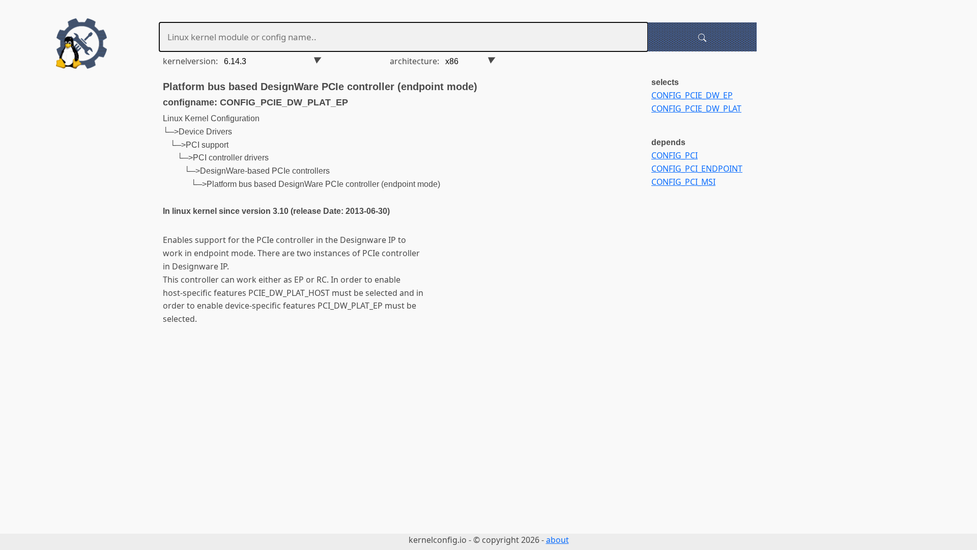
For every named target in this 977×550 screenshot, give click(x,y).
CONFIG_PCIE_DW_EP (692, 95)
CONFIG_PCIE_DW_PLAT (696, 108)
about (557, 539)
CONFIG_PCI (674, 155)
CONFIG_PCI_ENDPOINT (696, 168)
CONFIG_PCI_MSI (683, 181)
